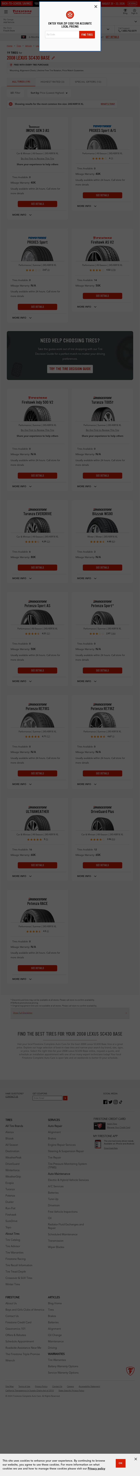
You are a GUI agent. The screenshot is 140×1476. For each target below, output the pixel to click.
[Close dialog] (96, 6)
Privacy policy (96, 1468)
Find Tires (87, 35)
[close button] (135, 1459)
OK (120, 1463)
